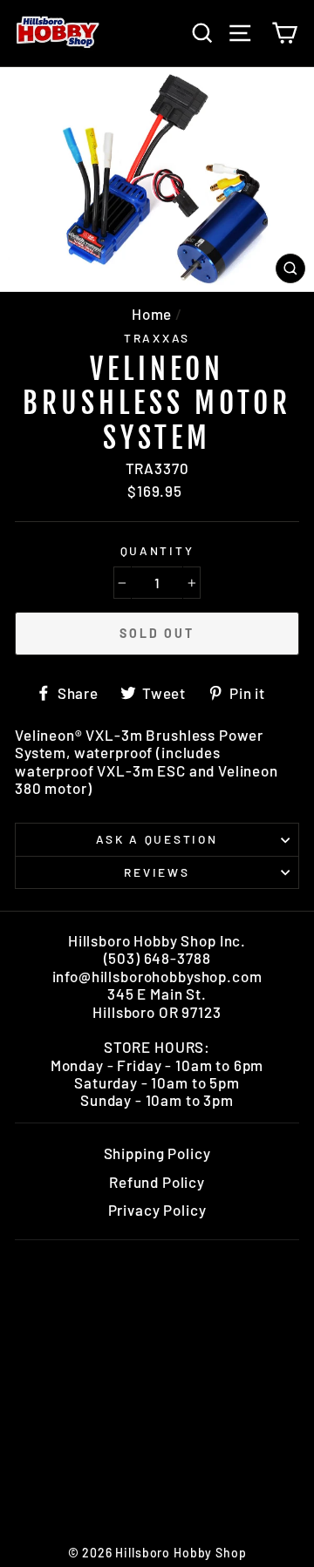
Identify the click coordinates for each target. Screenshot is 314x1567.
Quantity (157, 551)
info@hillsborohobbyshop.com (157, 976)
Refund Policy (157, 1182)
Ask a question (156, 838)
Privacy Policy (157, 1209)
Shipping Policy (157, 1153)
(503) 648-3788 (157, 958)
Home (152, 313)
